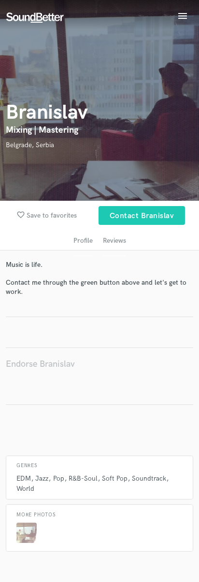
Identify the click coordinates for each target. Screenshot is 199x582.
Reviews (114, 240)
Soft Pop (115, 478)
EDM (23, 478)
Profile (83, 240)
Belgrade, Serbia (30, 145)
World (25, 489)
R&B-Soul (83, 478)
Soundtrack (149, 478)
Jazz (41, 478)
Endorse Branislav (40, 364)
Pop (58, 478)
